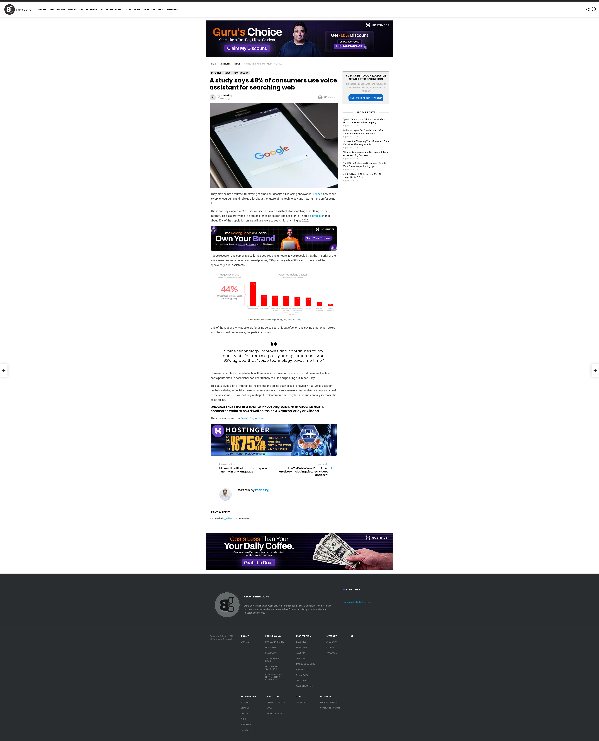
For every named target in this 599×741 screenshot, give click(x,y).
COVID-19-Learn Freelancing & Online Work (273, 677)
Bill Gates (301, 641)
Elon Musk (301, 647)
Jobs (269, 707)
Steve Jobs (302, 674)
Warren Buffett (304, 685)
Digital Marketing (274, 641)
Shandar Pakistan (330, 707)
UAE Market (271, 647)
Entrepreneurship (329, 702)
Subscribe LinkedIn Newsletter (366, 97)
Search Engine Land (253, 418)
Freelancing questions (271, 667)
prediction (318, 215)
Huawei (244, 729)
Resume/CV (271, 652)
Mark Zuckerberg (305, 663)
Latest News (132, 9)
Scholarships (274, 713)
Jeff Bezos (301, 658)
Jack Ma (300, 652)
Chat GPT (246, 707)
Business (172, 9)
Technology (114, 9)
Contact (246, 641)
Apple (243, 718)
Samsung (246, 724)
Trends (244, 713)
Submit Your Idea (276, 702)
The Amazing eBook (272, 659)
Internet (91, 9)
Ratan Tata (302, 669)
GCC (161, 9)
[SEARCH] (594, 9)
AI (101, 9)
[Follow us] (587, 9)
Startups (149, 9)
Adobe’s (317, 194)
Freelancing (57, 9)
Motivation (75, 9)
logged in (226, 518)
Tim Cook (301, 680)
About (42, 9)
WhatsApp (331, 641)
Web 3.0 (244, 702)
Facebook (331, 652)
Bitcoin (330, 647)
